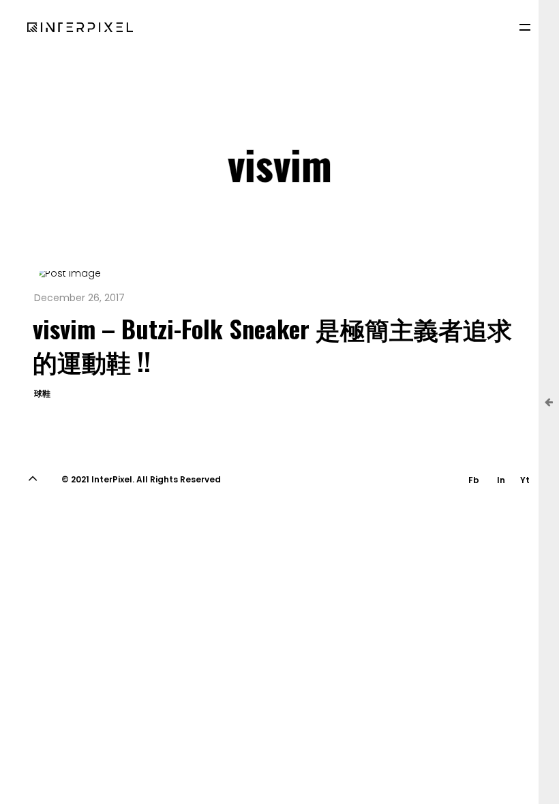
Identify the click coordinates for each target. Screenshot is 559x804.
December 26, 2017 (79, 298)
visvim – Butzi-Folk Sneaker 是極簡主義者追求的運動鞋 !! (272, 344)
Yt (525, 480)
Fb (473, 480)
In (501, 480)
